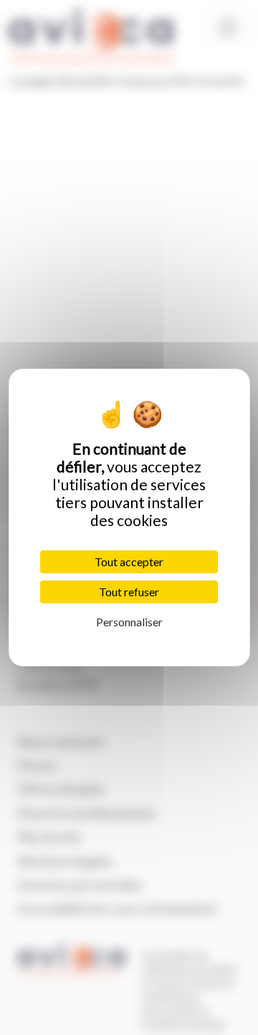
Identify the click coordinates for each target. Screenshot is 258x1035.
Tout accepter (129, 561)
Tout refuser (129, 591)
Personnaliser (129, 621)
